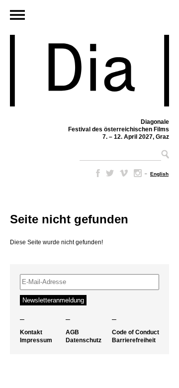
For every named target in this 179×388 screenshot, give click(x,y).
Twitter (110, 173)
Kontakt (31, 332)
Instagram (138, 173)
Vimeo (124, 173)
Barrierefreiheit (134, 340)
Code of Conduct (135, 332)
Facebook (96, 173)
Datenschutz (83, 340)
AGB (72, 332)
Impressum (36, 340)
